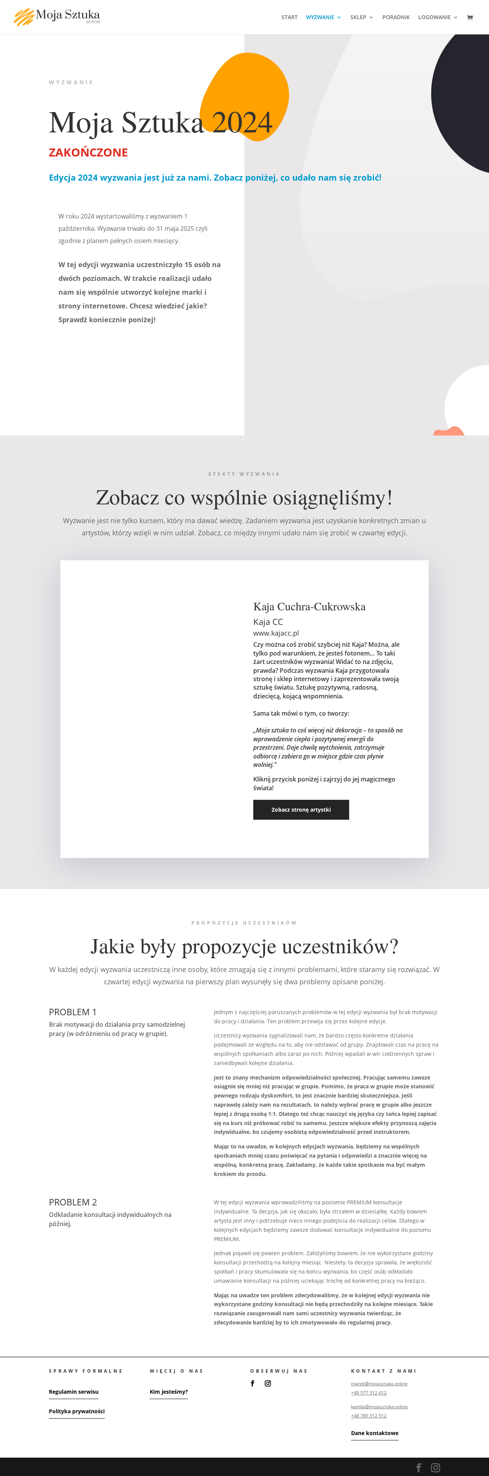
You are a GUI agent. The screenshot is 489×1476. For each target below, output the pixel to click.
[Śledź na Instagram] (268, 1383)
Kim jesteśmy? (169, 1391)
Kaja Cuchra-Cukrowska (309, 605)
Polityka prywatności (77, 1411)
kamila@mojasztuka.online (379, 1406)
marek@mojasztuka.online (379, 1383)
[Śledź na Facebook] (252, 1383)
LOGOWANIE (434, 18)
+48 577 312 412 (369, 1393)
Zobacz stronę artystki (301, 809)
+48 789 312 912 (369, 1415)
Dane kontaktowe (374, 1433)
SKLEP (358, 18)
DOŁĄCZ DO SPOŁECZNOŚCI (314, 383)
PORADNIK (396, 18)
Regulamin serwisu (74, 1391)
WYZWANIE (320, 18)
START (290, 18)
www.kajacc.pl (276, 633)
